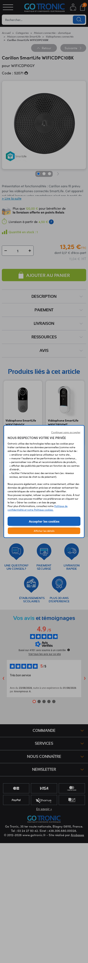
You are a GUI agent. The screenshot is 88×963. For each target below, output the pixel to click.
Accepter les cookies (44, 521)
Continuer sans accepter (65, 432)
